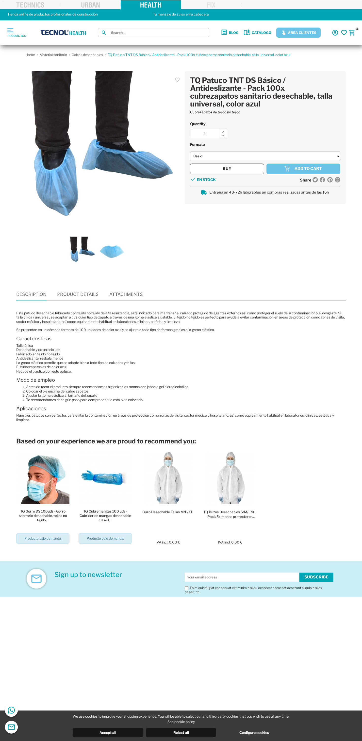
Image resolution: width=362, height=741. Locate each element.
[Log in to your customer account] (335, 32)
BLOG (234, 32)
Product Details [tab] (78, 294)
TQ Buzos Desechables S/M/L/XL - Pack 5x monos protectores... (230, 514)
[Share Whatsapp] (337, 180)
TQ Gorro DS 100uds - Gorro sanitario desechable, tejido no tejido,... (43, 515)
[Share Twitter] (315, 180)
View (43, 552)
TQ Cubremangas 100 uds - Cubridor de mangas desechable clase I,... (105, 515)
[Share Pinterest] (330, 180)
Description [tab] (31, 294)
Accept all (107, 732)
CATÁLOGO (261, 32)
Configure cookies (254, 732)
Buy (227, 168)
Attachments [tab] (126, 294)
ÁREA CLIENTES (302, 32)
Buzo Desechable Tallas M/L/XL (167, 512)
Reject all (181, 732)
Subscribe (316, 577)
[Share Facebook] (322, 180)
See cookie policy (181, 722)
